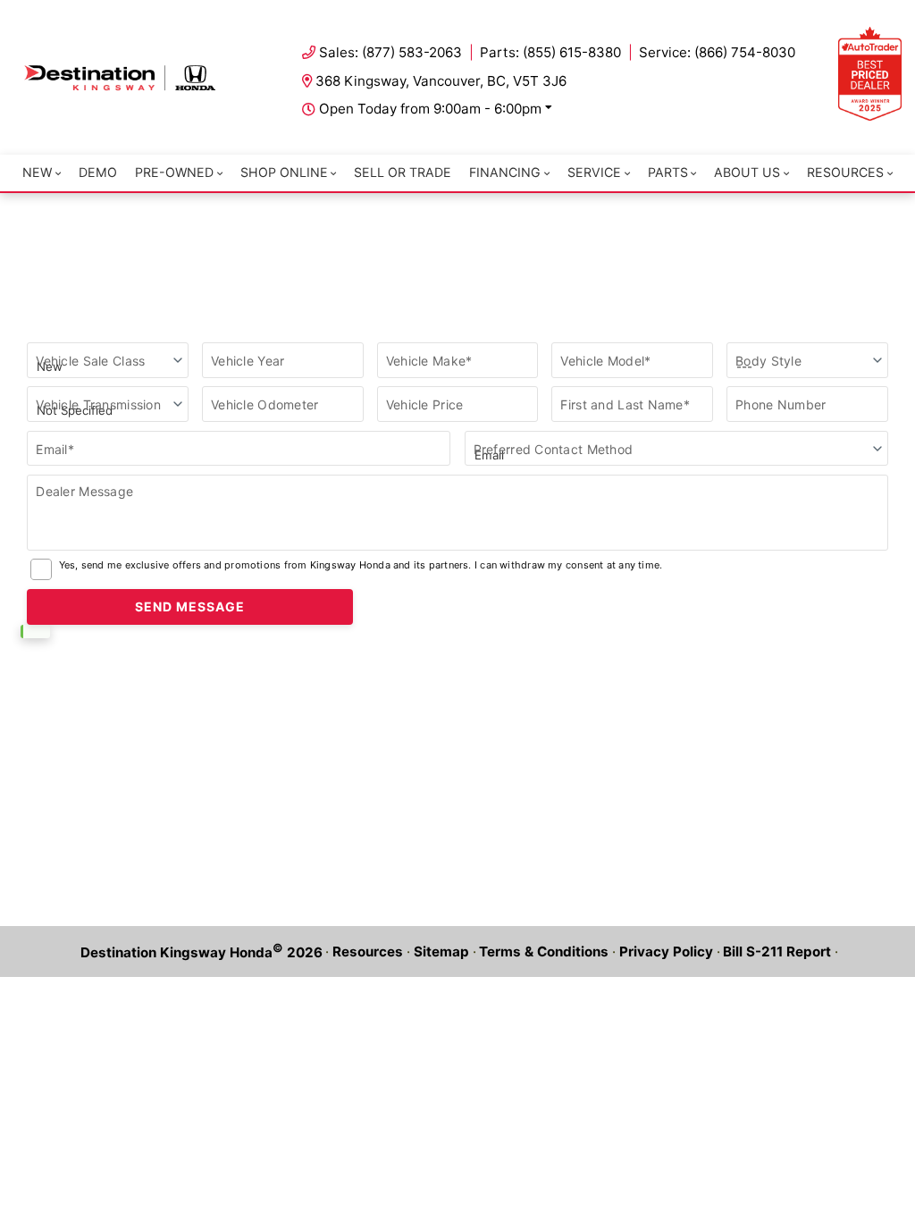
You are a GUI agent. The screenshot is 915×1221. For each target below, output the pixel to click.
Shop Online (284, 172)
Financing (505, 172)
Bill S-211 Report (777, 951)
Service (594, 172)
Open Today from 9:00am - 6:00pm (430, 108)
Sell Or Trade (402, 172)
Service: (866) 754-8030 (717, 52)
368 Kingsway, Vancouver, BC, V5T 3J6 (441, 80)
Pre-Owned (174, 172)
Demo (98, 172)
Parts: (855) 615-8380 (550, 52)
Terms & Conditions (544, 951)
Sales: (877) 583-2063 (390, 52)
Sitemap (441, 951)
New (37, 172)
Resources (845, 172)
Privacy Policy (666, 951)
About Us (747, 172)
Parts (668, 172)
